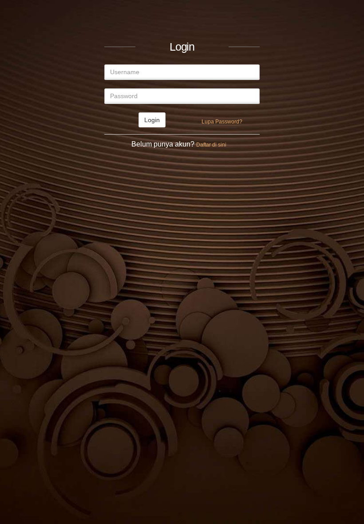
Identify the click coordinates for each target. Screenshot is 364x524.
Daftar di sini (211, 145)
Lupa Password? (222, 122)
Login (152, 119)
